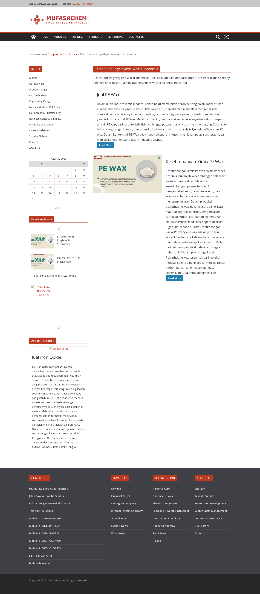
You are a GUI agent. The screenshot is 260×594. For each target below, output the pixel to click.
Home (44, 37)
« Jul (57, 208)
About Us (60, 37)
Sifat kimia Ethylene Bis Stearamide (55, 256)
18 (42, 187)
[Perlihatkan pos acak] (226, 37)
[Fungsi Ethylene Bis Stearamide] (42, 242)
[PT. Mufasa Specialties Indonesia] (33, 37)
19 (50, 187)
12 (50, 181)
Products (95, 37)
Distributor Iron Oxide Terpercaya (91, 3)
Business (77, 37)
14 (67, 181)
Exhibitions (115, 37)
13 (58, 181)
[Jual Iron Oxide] (58, 349)
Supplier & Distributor (62, 54)
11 (42, 181)
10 (33, 181)
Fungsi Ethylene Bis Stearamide (68, 240)
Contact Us (136, 37)
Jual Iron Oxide (46, 357)
